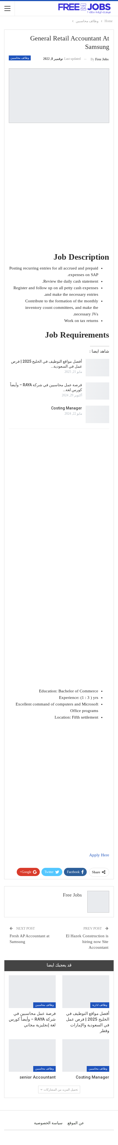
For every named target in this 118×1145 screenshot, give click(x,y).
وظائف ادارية (99, 1004)
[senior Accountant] (32, 1055)
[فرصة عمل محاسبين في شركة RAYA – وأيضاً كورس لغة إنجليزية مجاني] (97, 391)
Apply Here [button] (99, 855)
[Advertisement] (59, 187)
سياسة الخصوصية (48, 1123)
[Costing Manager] (97, 414)
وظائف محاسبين (19, 57)
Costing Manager (66, 408)
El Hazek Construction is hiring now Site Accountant (87, 942)
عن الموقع (76, 1123)
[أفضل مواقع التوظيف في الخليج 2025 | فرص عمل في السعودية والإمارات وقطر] (97, 367)
